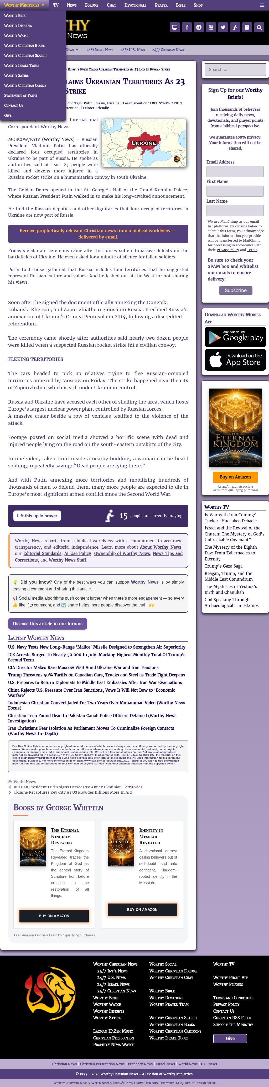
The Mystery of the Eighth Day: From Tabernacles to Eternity (231, 553)
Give (8, 115)
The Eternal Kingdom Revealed (65, 836)
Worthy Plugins (228, 984)
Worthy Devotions (166, 997)
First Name (217, 181)
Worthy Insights (18, 25)
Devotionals (136, 5)
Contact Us (13, 105)
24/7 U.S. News (132, 50)
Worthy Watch (16, 35)
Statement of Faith (20, 95)
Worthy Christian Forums (173, 970)
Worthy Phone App (230, 977)
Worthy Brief (15, 15)
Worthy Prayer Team (169, 1004)
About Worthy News (160, 547)
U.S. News (209, 1064)
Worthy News (58, 139)
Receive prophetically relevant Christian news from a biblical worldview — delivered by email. (98, 233)
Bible (180, 5)
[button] (262, 5)
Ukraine (113, 103)
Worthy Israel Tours (21, 65)
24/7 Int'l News (112, 970)
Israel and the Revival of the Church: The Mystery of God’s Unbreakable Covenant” (235, 533)
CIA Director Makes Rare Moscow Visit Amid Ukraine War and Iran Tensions (83, 667)
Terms (252, 250)
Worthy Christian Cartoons (175, 1031)
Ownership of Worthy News (122, 553)
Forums (92, 5)
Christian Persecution (113, 1037)
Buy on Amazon (54, 916)
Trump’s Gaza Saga (223, 566)
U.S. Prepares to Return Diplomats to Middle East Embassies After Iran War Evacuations (95, 682)
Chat (111, 5)
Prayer (161, 5)
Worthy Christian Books (24, 45)
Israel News (165, 1064)
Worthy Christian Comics (25, 85)
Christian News (64, 1064)
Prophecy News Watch (113, 1044)
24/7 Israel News (99, 50)
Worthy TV (217, 507)
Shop (198, 5)
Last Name (216, 201)
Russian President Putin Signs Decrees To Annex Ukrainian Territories (78, 787)
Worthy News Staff (67, 560)
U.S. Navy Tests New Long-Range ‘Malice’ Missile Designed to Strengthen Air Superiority (96, 647)
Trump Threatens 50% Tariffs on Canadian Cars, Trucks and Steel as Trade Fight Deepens (96, 674)
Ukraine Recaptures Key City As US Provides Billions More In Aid (73, 792)
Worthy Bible (162, 990)
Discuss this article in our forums (47, 623)
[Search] (259, 27)
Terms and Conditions (233, 997)
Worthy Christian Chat (171, 977)
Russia (100, 103)
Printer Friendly (96, 108)
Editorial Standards (42, 553)
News (72, 5)
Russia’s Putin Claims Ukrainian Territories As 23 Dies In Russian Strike (96, 86)
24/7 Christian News (168, 50)
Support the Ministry (233, 1024)
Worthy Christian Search (25, 55)
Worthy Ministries (21, 5)
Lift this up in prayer (37, 515)
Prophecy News (140, 1064)
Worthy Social (163, 964)
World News (25, 781)
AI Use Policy (77, 553)
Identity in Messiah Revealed (151, 836)
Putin (88, 103)
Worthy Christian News (115, 964)
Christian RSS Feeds (232, 1017)
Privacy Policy (228, 250)
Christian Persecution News (102, 1064)
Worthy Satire (16, 75)
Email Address (220, 162)
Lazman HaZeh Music (113, 1031)
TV (56, 5)
